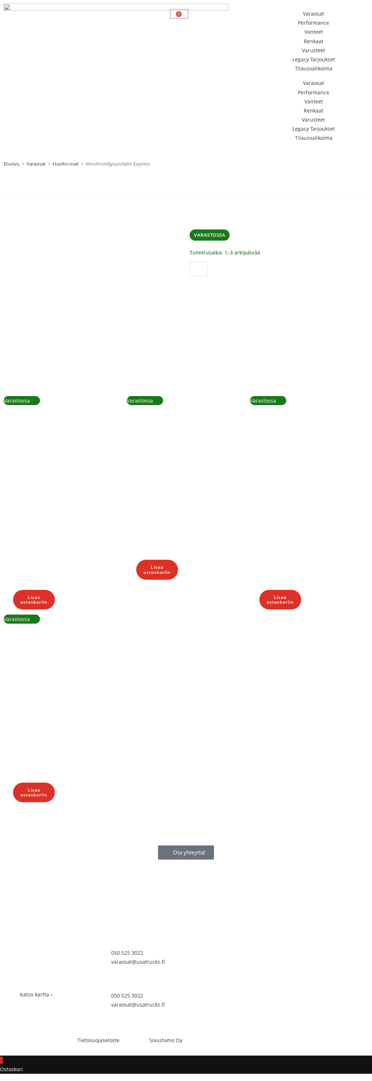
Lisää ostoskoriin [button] (34, 599)
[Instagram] (218, 988)
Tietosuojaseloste (98, 1040)
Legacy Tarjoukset (313, 59)
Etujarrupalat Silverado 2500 (272, 499)
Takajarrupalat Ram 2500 (24, 696)
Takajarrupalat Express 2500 (25, 499)
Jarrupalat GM (147, 484)
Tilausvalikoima (313, 68)
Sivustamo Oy (165, 1040)
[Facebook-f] (199, 988)
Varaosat (313, 13)
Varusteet (313, 50)
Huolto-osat (66, 163)
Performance (313, 22)
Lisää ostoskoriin (220, 285)
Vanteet (313, 31)
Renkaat (313, 41)
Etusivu (12, 163)
